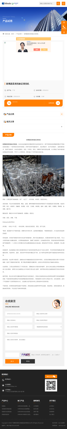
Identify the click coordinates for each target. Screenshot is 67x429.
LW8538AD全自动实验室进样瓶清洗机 (25, 411)
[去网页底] (64, 32)
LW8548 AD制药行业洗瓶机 (25, 414)
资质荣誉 (51, 411)
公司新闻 (36, 406)
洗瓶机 (3, 406)
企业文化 (51, 409)
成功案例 (36, 414)
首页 (12, 34)
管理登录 (54, 425)
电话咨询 (64, 28)
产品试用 (19, 34)
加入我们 (51, 414)
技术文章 (36, 409)
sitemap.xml (62, 425)
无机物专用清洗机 (7, 409)
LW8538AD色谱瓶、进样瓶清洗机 (25, 406)
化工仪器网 (61, 423)
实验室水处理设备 (7, 411)
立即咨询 (51, 103)
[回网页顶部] (64, 22)
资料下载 (36, 411)
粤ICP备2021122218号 (13, 425)
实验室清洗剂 (5, 414)
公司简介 (51, 406)
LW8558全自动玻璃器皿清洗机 (25, 409)
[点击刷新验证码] (25, 355)
